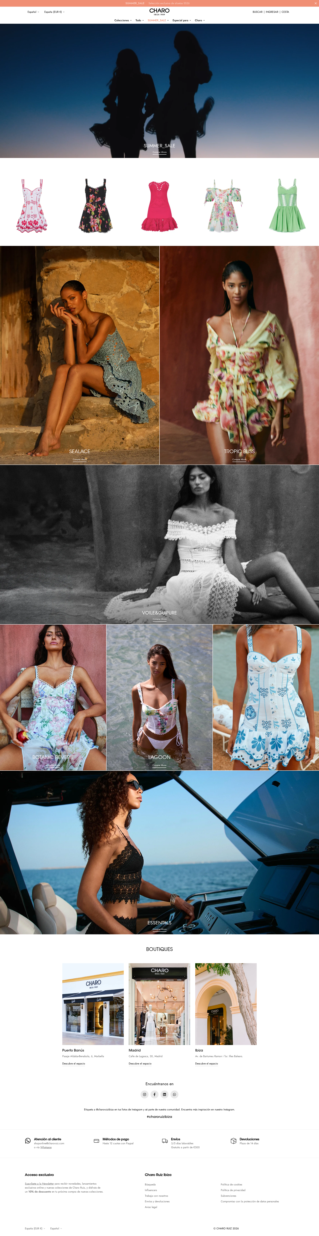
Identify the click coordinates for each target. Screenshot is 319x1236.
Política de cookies (231, 1184)
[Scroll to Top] (312, 1218)
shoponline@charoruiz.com (49, 1143)
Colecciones (121, 20)
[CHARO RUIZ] (159, 12)
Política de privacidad (233, 1190)
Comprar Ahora (159, 152)
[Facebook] (155, 1094)
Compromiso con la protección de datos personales (250, 1201)
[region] (159, 1014)
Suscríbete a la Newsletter (39, 1184)
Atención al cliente (47, 1139)
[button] (285, 12)
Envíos (175, 1139)
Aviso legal (151, 1207)
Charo (198, 20)
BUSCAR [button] (258, 12)
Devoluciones (249, 1139)
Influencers (151, 1190)
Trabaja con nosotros (156, 1196)
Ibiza (199, 1050)
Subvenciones (228, 1196)
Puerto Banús (73, 1050)
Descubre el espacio (73, 1063)
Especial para (180, 20)
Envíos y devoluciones (157, 1201)
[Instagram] (145, 1094)
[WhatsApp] (174, 1094)
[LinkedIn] (164, 1094)
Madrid (135, 1050)
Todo (138, 20)
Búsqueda (150, 1184)
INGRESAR (272, 12)
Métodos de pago (116, 1139)
